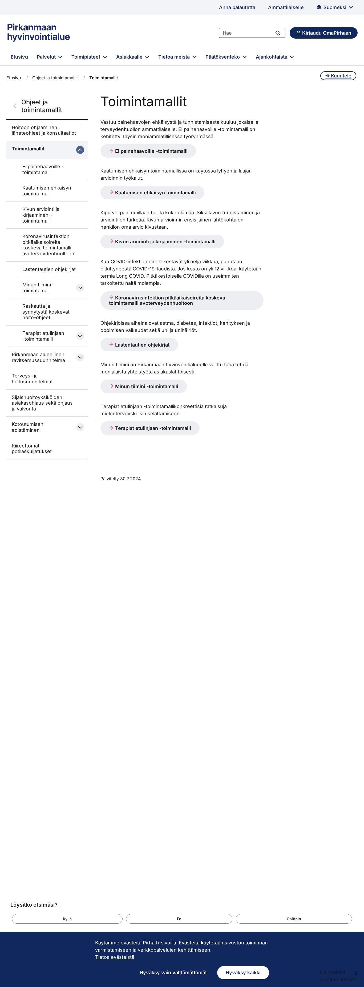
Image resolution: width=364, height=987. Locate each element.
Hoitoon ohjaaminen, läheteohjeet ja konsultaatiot (44, 130)
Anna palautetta (237, 7)
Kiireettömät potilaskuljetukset (32, 448)
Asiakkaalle (130, 57)
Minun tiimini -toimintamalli (38, 287)
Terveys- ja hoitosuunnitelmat (32, 378)
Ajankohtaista (272, 57)
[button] (67, 919)
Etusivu (19, 57)
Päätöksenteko (223, 57)
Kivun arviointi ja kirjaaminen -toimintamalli (40, 214)
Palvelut (47, 57)
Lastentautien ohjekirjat (49, 269)
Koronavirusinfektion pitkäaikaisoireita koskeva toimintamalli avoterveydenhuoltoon (48, 244)
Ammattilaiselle (286, 7)
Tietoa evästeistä (114, 957)
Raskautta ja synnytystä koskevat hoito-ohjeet (46, 311)
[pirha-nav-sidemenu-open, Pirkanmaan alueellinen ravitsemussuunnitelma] (80, 357)
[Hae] (278, 33)
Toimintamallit (28, 148)
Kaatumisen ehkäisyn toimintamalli (46, 190)
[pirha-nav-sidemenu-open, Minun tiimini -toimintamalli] (80, 288)
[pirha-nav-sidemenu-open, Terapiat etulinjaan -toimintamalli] (80, 336)
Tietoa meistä (174, 57)
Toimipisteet (86, 57)
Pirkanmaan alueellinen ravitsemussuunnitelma (38, 357)
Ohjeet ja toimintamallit (55, 77)
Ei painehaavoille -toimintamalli (43, 169)
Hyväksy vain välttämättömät (173, 972)
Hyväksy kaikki (243, 972)
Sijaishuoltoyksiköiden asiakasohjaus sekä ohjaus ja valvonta (42, 403)
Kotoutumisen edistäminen (27, 427)
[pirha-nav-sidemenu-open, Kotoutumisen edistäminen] (80, 427)
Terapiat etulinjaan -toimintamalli (43, 336)
